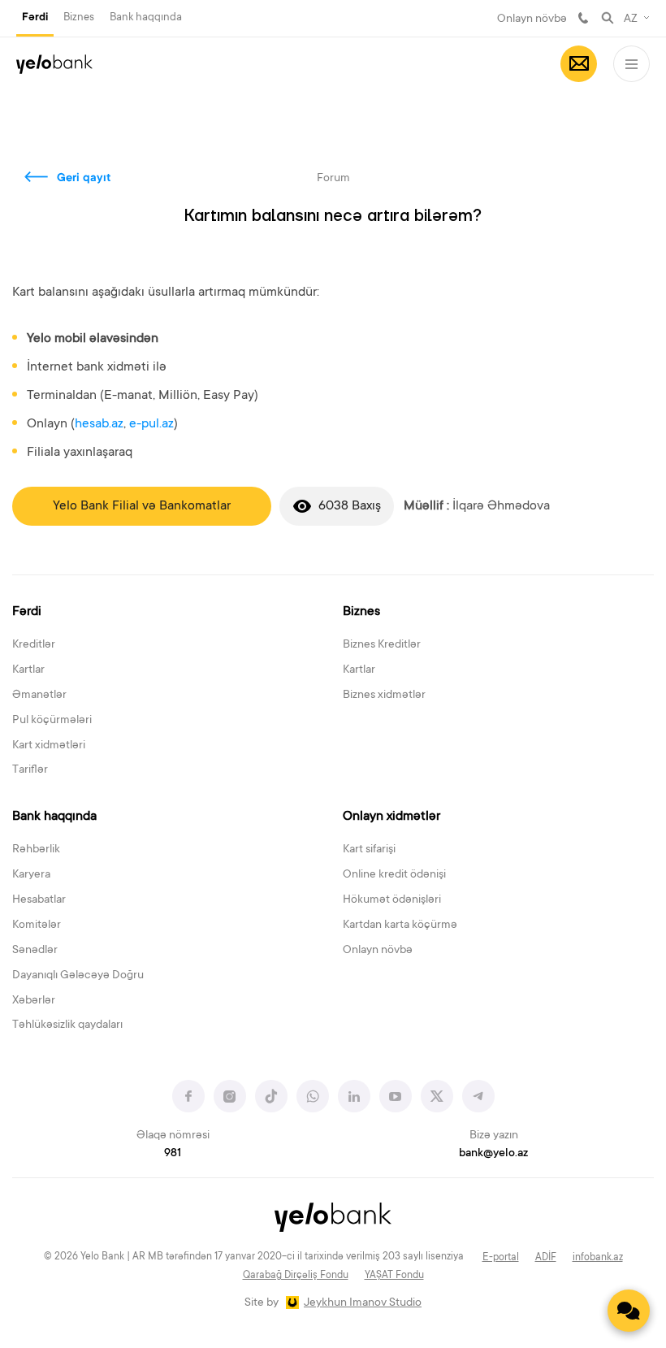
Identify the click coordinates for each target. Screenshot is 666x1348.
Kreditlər (33, 645)
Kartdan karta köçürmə (400, 925)
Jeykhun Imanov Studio (363, 1303)
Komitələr (36, 925)
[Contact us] (629, 1310)
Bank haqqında (146, 17)
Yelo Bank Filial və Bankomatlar (142, 506)
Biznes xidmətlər (384, 695)
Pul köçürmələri (52, 720)
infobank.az (598, 1257)
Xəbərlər (33, 1001)
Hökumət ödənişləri (392, 900)
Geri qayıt (84, 178)
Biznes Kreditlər (382, 645)
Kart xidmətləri (48, 745)
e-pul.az (151, 424)
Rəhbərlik (36, 849)
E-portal (500, 1257)
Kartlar (28, 670)
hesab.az (99, 424)
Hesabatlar (39, 900)
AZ (631, 19)
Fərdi (35, 17)
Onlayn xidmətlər (391, 816)
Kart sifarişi (369, 849)
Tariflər (30, 770)
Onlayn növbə (532, 19)
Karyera (31, 875)
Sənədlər (35, 950)
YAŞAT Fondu (394, 1275)
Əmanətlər (39, 695)
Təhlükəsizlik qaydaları (67, 1025)
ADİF (545, 1257)
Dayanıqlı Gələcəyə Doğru (78, 975)
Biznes (78, 17)
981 (583, 18)
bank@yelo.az (493, 1153)
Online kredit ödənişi (394, 875)
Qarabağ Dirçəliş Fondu (295, 1275)
